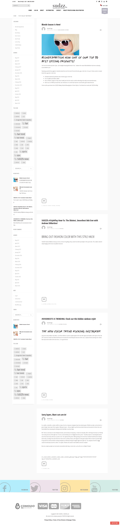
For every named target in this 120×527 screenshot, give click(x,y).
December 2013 (18, 85)
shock (28, 148)
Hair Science (17, 36)
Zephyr (24, 162)
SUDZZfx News (18, 45)
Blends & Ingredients (61, 30)
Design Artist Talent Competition (23, 120)
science (17, 148)
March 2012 (17, 103)
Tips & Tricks (61, 228)
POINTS (104, 11)
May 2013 (17, 88)
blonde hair (45, 205)
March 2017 (17, 64)
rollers (28, 144)
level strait (23, 141)
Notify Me (115, 523)
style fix (52, 304)
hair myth (26, 127)
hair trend (49, 205)
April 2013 (17, 91)
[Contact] (106, 1)
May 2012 (17, 97)
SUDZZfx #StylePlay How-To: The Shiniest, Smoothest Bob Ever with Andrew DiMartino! (70, 222)
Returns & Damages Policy (68, 520)
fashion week (18, 124)
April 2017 (17, 61)
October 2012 (18, 94)
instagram (29, 138)
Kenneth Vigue (49, 28)
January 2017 (17, 70)
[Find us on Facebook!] (15, 486)
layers (48, 468)
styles (55, 304)
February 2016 (18, 82)
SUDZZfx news (58, 205)
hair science (17, 130)
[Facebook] (97, 1)
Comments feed (18, 302)
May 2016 (17, 76)
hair (43, 399)
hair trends (53, 205)
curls (24, 116)
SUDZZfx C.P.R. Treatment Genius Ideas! (22, 197)
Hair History (17, 33)
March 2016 (17, 79)
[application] (72, 142)
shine (22, 148)
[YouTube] (104, 1)
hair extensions (18, 127)
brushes (24, 113)
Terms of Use (56, 520)
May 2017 (17, 58)
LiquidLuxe (30, 141)
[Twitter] (99, 1)
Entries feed (17, 299)
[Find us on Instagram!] (75, 486)
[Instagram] (101, 1)
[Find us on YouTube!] (105, 486)
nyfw (22, 144)
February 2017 (18, 67)
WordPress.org (18, 305)
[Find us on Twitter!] (45, 486)
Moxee (17, 144)
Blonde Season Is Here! (51, 24)
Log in (16, 296)
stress (16, 152)
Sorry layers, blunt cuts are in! (54, 414)
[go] (28, 5)
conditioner (17, 116)
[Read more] (44, 201)
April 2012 (17, 100)
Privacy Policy (48, 520)
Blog (16, 30)
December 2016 (18, 73)
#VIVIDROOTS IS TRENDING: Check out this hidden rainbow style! (69, 318)
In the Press (17, 42)
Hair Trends (67, 30)
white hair (17, 162)
